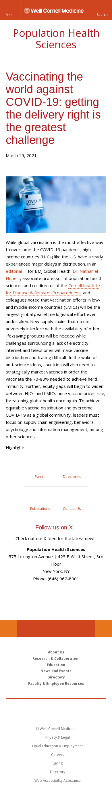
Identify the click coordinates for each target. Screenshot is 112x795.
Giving (58, 763)
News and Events (56, 670)
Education (56, 665)
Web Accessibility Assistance (57, 780)
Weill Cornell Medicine (56, 707)
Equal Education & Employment (57, 745)
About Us (56, 652)
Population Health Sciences (56, 39)
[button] (102, 10)
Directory (56, 677)
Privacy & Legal (57, 737)
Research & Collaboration (56, 658)
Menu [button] (10, 14)
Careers (57, 754)
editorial (14, 271)
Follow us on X (54, 527)
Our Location (8, 628)
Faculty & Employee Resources (56, 683)
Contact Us (103, 628)
